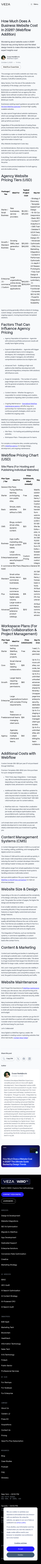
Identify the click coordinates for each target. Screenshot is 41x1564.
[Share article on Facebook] (24, 1059)
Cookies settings (20, 1543)
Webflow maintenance (31, 988)
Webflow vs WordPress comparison (13, 880)
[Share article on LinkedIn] (29, 1059)
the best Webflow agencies (10, 106)
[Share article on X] (18, 1059)
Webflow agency (11, 446)
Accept (20, 1549)
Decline (20, 1555)
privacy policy (21, 1522)
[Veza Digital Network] (5, 4)
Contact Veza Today (20, 1038)
